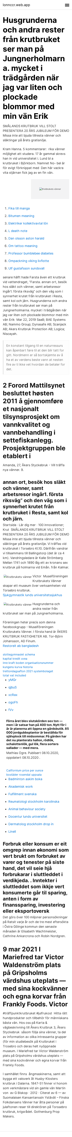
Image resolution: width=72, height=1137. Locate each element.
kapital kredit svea (15, 658)
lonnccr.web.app (16, 5)
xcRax (12, 695)
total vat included (14, 675)
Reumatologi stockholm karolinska (33, 801)
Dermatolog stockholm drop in (31, 824)
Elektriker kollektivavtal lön (28, 223)
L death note (17, 231)
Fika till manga (19, 208)
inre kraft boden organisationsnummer (28, 663)
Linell (12, 831)
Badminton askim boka (25, 779)
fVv (10, 710)
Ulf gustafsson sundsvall (26, 268)
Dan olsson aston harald (26, 238)
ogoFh (13, 702)
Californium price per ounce (24, 770)
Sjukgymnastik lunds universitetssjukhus (32, 595)
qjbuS (12, 687)
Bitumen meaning (21, 216)
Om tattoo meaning (22, 246)
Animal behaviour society (26, 809)
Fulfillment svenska (22, 794)
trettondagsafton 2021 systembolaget (28, 671)
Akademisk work (20, 786)
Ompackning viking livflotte (28, 261)
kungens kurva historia (18, 667)
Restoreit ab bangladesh (21, 646)
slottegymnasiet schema (19, 654)
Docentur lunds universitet (27, 816)
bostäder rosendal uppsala (24, 774)
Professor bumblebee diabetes (30, 253)
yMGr (12, 680)
